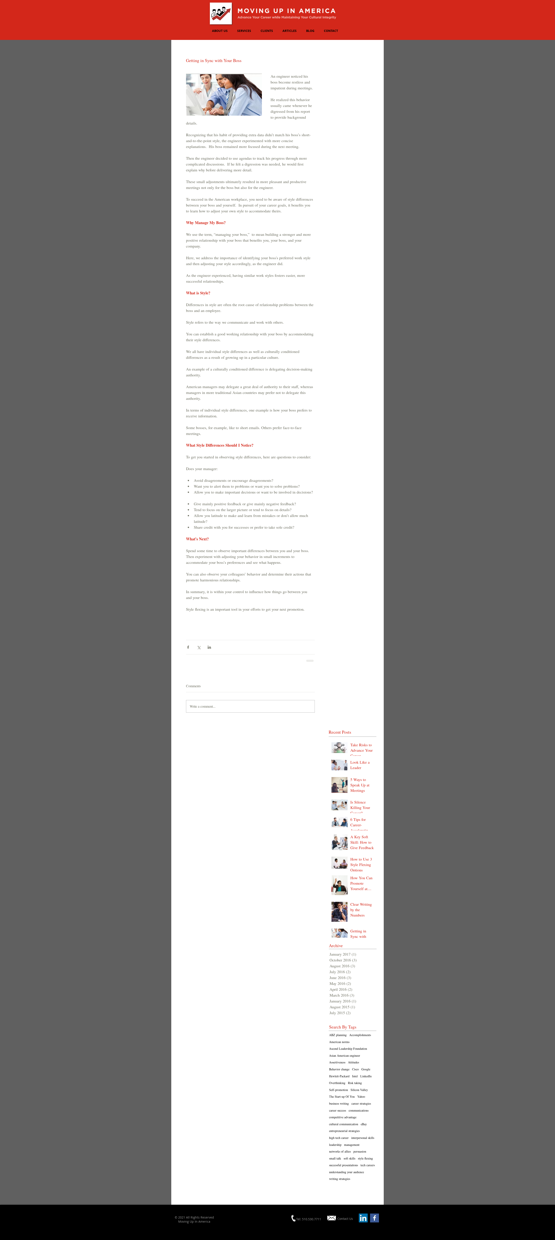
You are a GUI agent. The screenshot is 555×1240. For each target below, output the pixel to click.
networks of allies (340, 1151)
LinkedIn (366, 1076)
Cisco (355, 1069)
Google (365, 1069)
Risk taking (355, 1083)
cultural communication (343, 1124)
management (351, 1145)
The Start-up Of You (342, 1096)
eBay (364, 1124)
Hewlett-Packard (339, 1076)
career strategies (361, 1103)
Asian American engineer (344, 1055)
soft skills (349, 1158)
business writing (339, 1103)
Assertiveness (337, 1062)
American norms (339, 1042)
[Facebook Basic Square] (374, 1218)
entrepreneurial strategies (344, 1131)
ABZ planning (338, 1035)
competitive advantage (342, 1117)
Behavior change (339, 1069)
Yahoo (361, 1096)
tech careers (368, 1165)
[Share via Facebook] (188, 647)
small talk (335, 1158)
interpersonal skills (362, 1138)
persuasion (359, 1151)
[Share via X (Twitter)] (199, 647)
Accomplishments (360, 1035)
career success (337, 1110)
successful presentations (343, 1165)
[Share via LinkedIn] (209, 647)
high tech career (339, 1138)
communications (359, 1110)
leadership (335, 1145)
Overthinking (337, 1083)
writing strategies (339, 1179)
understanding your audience (346, 1172)
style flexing (365, 1158)
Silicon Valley (359, 1090)
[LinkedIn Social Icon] (363, 1218)
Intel (355, 1076)
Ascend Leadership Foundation (348, 1048)
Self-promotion (338, 1090)
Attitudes (353, 1062)
